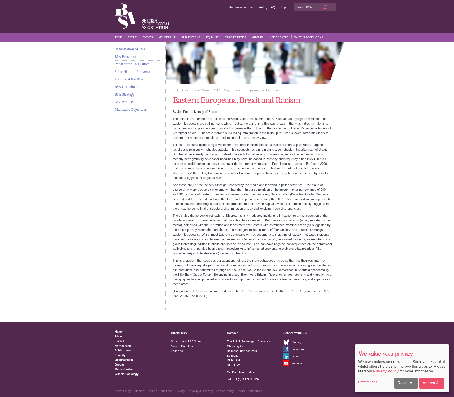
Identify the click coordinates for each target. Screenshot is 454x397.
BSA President (125, 57)
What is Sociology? (308, 37)
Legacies (177, 351)
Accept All (432, 383)
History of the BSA (129, 79)
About (132, 37)
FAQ (272, 7)
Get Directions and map (242, 372)
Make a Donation (182, 346)
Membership (167, 37)
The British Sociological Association (142, 16)
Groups (257, 37)
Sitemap (139, 391)
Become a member (241, 7)
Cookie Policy (225, 391)
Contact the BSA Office (132, 64)
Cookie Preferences (249, 391)
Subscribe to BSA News (132, 72)
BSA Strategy (125, 94)
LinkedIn (297, 356)
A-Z (261, 7)
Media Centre (278, 37)
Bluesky (297, 342)
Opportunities (235, 37)
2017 (216, 90)
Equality (212, 37)
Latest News (201, 90)
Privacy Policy (386, 371)
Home (118, 37)
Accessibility (123, 391)
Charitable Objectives (131, 109)
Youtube (297, 363)
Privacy (180, 391)
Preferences (367, 382)
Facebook (298, 349)
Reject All (405, 383)
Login (284, 7)
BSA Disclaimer (126, 87)
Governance (124, 102)
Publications (191, 37)
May (226, 90)
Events (148, 37)
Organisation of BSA (130, 49)
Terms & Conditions (159, 391)
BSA (175, 90)
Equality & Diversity (200, 391)
